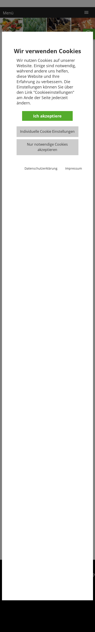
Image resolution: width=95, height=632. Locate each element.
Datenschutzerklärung (41, 168)
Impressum (73, 168)
